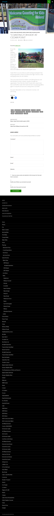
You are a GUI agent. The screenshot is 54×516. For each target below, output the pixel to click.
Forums (3, 393)
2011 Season (6, 270)
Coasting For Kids (26, 110)
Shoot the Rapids (5, 357)
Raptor (5, 301)
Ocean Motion (5, 316)
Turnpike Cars (5, 339)
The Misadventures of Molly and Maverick (11, 370)
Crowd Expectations (7, 205)
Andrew (21, 40)
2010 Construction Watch (7, 418)
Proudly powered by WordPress (8, 514)
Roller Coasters (5, 229)
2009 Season (6, 262)
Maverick (6, 293)
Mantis (3, 492)
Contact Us (4, 202)
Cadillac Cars (5, 464)
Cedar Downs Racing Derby (8, 497)
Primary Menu (52, 1)
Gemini (13, 111)
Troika (3, 324)
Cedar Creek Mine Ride (7, 474)
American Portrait (6, 454)
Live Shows (5, 273)
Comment (13, 139)
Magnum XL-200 (35, 111)
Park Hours (4, 208)
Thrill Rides (4, 234)
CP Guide (4, 1)
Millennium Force (7, 298)
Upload (3, 377)
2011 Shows (4, 416)
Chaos (3, 502)
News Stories (26, 32)
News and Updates (18, 32)
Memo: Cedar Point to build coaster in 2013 (19, 120)
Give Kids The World (20, 111)
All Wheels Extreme (6, 423)
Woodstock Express (8, 311)
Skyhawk (4, 321)
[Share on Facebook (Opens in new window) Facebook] (16, 98)
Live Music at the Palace (7, 439)
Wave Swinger (7, 291)
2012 (12, 110)
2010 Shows (4, 413)
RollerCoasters (36, 32)
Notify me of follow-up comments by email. (20, 182)
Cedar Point (17, 110)
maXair (4, 313)
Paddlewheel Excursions (7, 331)
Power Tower (5, 319)
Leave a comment (29, 40)
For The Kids (5, 400)
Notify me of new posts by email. (18, 187)
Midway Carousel (7, 280)
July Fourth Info (6, 255)
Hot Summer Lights (6, 428)
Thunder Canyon (5, 362)
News (41, 111)
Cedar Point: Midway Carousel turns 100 (19, 125)
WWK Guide (5, 382)
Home (3, 200)
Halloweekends (5, 395)
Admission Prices (6, 247)
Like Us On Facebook (6, 213)
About (3, 385)
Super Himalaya (7, 288)
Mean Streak (6, 296)
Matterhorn (6, 278)
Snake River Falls (5, 359)
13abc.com (17, 45)
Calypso (4, 495)
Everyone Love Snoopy (7, 456)
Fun (3, 227)
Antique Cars (5, 461)
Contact (4, 387)
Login (3, 405)
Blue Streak (4, 472)
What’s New (5, 260)
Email (12, 163)
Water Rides (4, 239)
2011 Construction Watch (7, 421)
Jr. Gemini (4, 487)
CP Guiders (4, 390)
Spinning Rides (5, 232)
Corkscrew (4, 477)
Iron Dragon (4, 484)
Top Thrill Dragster (8, 303)
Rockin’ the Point (5, 349)
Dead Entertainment (6, 398)
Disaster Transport (6, 479)
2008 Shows (4, 408)
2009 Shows (4, 410)
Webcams (4, 380)
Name (12, 157)
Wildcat (5, 308)
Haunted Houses (5, 403)
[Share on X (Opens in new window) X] (12, 98)
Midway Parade (5, 329)
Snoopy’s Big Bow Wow (7, 367)
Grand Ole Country (6, 446)
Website (12, 169)
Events (12, 32)
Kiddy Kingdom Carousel (7, 500)
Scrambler (6, 285)
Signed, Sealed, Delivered (7, 365)
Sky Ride (4, 334)
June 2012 (28, 111)
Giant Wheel (5, 469)
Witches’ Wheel (5, 326)
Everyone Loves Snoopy (7, 444)
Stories (25, 113)
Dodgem (4, 507)
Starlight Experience (8, 265)
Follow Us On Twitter (7, 216)
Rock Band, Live (5, 342)
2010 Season (6, 268)
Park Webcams (5, 210)
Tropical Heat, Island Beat (7, 347)
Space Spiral (4, 336)
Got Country (5, 433)
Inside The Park (5, 257)
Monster (5, 283)
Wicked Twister (7, 306)
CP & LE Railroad (6, 467)
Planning (4, 245)
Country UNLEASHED (7, 426)
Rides (30, 32)
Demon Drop (5, 505)
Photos (3, 224)
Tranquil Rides (5, 237)
